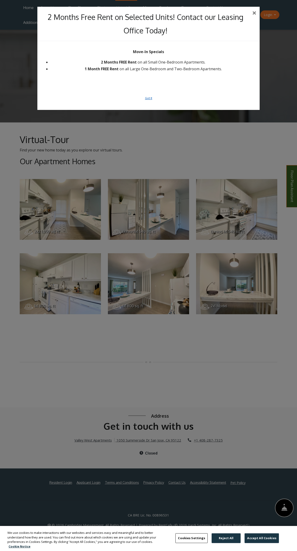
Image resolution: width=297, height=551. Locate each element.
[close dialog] (254, 13)
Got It (148, 98)
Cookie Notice (19, 546)
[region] (148, 538)
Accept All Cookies (261, 538)
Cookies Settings (191, 538)
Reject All (226, 538)
